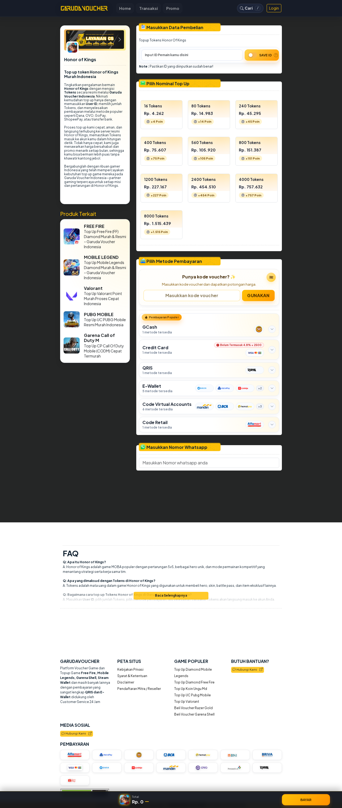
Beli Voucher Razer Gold (193, 708)
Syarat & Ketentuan (132, 676)
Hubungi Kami (247, 669)
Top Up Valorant (186, 702)
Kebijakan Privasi (130, 669)
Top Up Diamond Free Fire (194, 682)
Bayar (306, 799)
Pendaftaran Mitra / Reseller (139, 689)
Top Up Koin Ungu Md (190, 689)
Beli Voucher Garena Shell (194, 714)
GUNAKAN (258, 295)
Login (274, 8)
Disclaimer (125, 682)
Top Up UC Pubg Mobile (192, 695)
